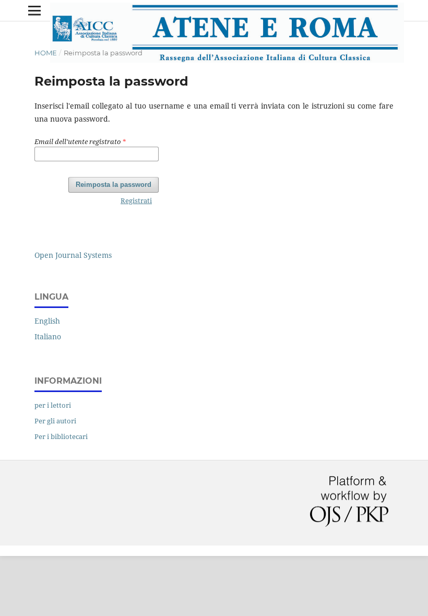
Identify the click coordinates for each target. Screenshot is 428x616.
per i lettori (52, 405)
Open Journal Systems (73, 255)
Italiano (47, 336)
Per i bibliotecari (61, 436)
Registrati (136, 200)
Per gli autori (55, 420)
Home (45, 53)
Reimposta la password (113, 184)
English (47, 321)
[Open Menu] (34, 10)
